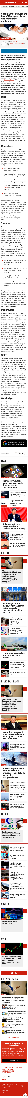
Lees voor (14, 51)
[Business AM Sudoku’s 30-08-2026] (5, 670)
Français (4, 1080)
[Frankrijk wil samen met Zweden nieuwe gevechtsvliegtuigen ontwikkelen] (5, 499)
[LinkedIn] (9, 1076)
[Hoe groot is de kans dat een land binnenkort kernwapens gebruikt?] (5, 803)
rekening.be (14, 42)
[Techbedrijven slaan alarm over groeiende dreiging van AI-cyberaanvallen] (14, 465)
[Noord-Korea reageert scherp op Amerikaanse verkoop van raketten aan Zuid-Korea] (14, 716)
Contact (4, 1092)
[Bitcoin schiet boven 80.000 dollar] (12, 908)
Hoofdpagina (4, 10)
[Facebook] (3, 1076)
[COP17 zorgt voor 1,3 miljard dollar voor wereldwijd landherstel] (5, 854)
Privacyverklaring (7, 1073)
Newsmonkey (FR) (18, 1086)
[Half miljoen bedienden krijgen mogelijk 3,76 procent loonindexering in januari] (4, 1018)
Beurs (3, 497)
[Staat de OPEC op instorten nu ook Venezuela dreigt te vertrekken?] (5, 893)
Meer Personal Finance (17, 1037)
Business (4, 765)
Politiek (18, 7)
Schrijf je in (14, 1061)
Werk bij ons (10, 1069)
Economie (11, 7)
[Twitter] (6, 1076)
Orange (6, 187)
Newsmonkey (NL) (7, 1086)
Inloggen (11, 1068)
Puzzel (3, 676)
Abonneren (5, 1068)
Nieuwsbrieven (18, 1068)
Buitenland (4, 506)
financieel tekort (9, 80)
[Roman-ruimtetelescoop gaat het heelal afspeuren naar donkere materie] (5, 743)
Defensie (3, 809)
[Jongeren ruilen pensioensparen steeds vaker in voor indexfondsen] (4, 1005)
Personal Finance (5, 39)
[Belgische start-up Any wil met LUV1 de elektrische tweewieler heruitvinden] (5, 846)
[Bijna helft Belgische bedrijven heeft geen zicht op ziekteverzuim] (4, 1024)
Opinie (3, 668)
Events (3, 1069)
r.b (3, 44)
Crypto (3, 918)
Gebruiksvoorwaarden (8, 1071)
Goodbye (4, 1087)
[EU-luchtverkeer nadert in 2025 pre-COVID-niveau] (14, 637)
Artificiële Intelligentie (7, 477)
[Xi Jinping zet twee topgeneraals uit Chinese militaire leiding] (14, 508)
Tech (23, 7)
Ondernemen (4, 7)
